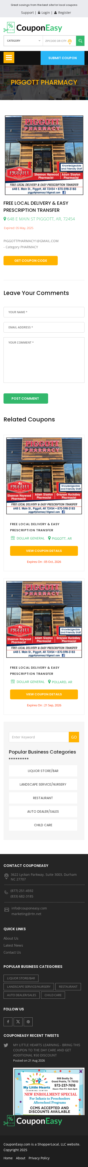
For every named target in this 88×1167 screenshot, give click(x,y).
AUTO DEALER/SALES (43, 811)
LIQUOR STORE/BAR (43, 770)
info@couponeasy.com (29, 908)
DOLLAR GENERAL (30, 538)
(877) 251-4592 (22, 890)
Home (8, 1158)
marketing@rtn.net (26, 914)
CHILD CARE (43, 825)
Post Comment (25, 398)
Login (45, 12)
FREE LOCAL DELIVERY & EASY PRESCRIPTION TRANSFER (35, 527)
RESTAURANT (43, 798)
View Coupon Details (44, 551)
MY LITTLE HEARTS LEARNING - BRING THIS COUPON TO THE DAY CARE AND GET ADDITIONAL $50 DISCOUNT (46, 1053)
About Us (11, 938)
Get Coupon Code (30, 260)
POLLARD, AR (62, 682)
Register (64, 12)
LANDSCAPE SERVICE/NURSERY (43, 784)
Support (27, 12)
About (20, 1158)
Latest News (13, 945)
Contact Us (12, 952)
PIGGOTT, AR (62, 538)
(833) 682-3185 (22, 896)
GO (74, 737)
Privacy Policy (39, 1158)
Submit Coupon (62, 58)
